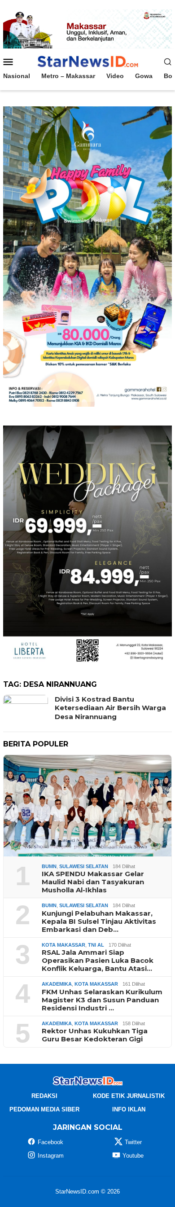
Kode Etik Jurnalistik (129, 1096)
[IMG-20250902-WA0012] (87, 28)
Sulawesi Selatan (83, 866)
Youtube (133, 1155)
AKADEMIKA (57, 984)
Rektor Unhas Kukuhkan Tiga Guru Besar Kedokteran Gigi (95, 1035)
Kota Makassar (63, 945)
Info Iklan (128, 1109)
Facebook (50, 1142)
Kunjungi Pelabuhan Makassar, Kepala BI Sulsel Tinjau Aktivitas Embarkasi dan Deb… (99, 921)
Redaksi (44, 1096)
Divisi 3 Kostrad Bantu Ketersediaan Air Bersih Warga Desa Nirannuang (110, 708)
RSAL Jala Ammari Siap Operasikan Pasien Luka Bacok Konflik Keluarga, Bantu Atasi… (97, 960)
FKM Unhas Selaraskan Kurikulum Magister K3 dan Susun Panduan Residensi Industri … (102, 1000)
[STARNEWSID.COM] (87, 61)
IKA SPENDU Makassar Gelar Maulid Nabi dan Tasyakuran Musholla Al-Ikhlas (93, 882)
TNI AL (96, 945)
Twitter (133, 1142)
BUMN (49, 866)
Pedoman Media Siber (44, 1109)
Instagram (51, 1155)
